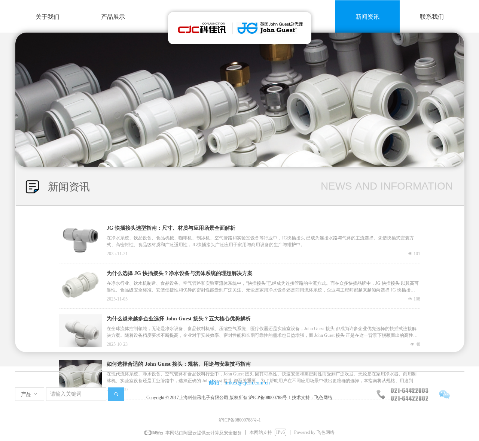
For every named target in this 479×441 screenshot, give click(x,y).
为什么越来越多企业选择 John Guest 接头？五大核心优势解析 (179, 318)
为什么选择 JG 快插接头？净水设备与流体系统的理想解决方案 (180, 273)
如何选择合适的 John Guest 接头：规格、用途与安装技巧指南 (179, 364)
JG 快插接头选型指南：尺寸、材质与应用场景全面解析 (171, 228)
